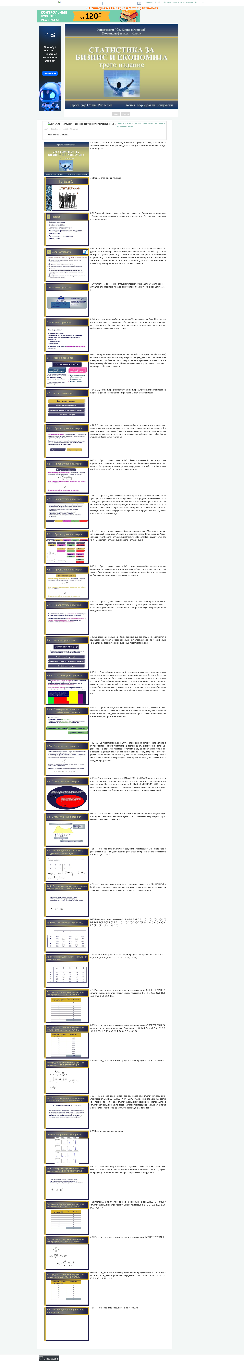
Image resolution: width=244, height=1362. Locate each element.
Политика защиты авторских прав (178, 2)
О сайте (158, 2)
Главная (149, 2)
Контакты (199, 2)
